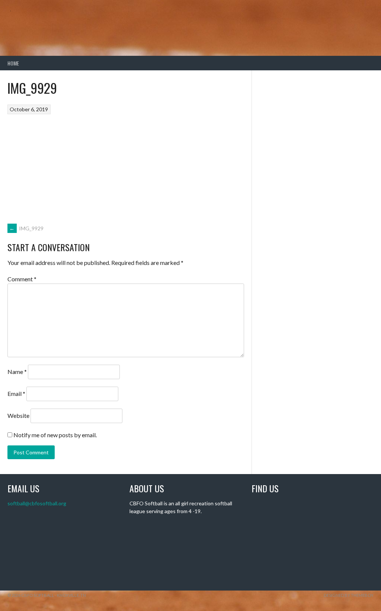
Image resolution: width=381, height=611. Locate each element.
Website (18, 415)
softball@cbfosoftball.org (36, 503)
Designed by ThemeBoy (349, 595)
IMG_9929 (26, 228)
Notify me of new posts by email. (55, 434)
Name (17, 371)
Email (16, 393)
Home (13, 63)
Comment (21, 278)
